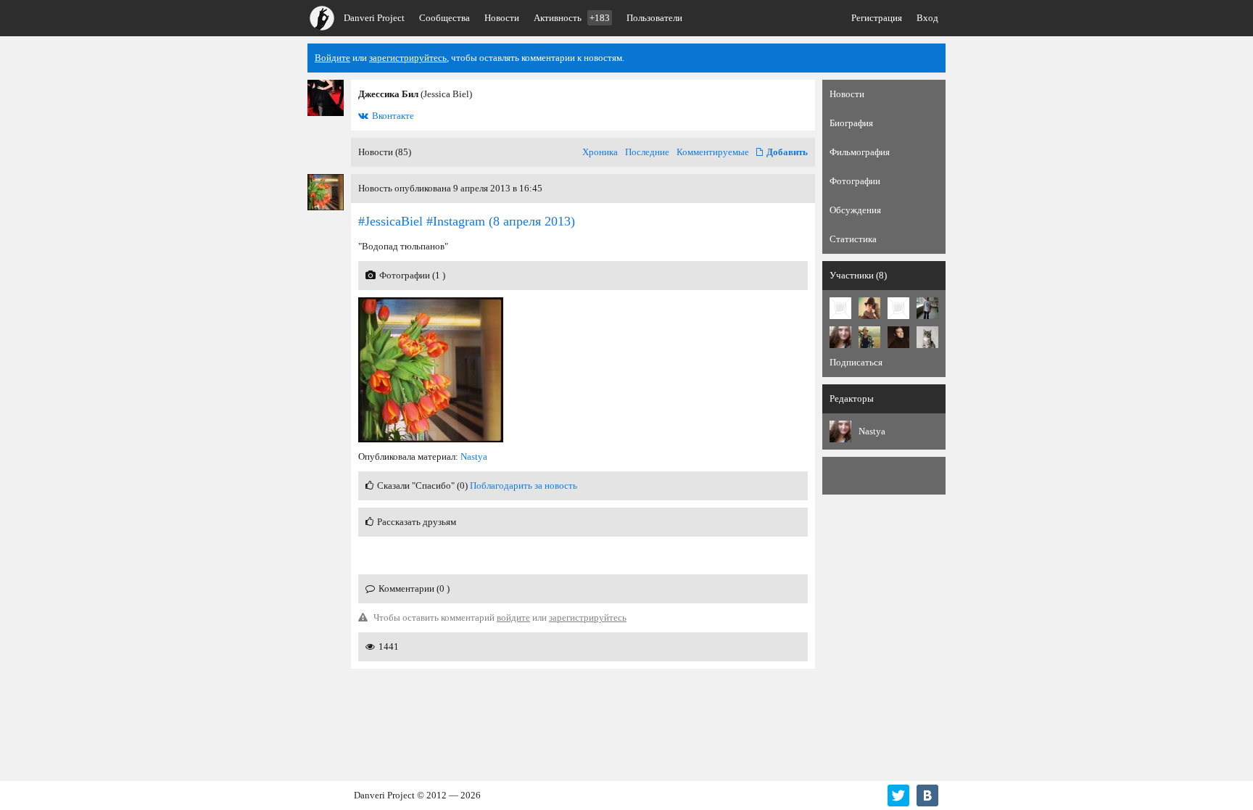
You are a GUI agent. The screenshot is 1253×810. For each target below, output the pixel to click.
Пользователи (654, 17)
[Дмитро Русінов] (927, 337)
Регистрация (876, 17)
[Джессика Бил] (325, 98)
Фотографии (855, 180)
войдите (513, 617)
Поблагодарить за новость (523, 485)
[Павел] (869, 337)
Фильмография (860, 151)
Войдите (332, 57)
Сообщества (444, 17)
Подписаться (856, 362)
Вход (927, 17)
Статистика (853, 239)
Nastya (473, 456)
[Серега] (840, 308)
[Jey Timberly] (898, 337)
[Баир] (927, 308)
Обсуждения (855, 209)
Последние (647, 151)
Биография (851, 122)
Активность (572, 17)
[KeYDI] (898, 308)
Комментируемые (713, 151)
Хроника (600, 151)
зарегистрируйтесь (408, 57)
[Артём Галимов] (869, 308)
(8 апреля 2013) (466, 221)
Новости (501, 17)
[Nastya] (840, 337)
